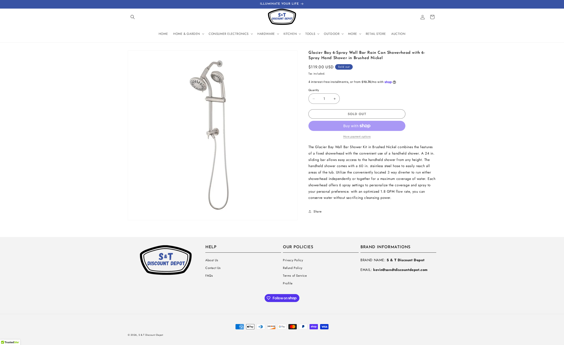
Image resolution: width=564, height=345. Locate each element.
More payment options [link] (357, 136)
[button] (132, 17)
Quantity (313, 90)
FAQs (209, 275)
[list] (212, 135)
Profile (287, 283)
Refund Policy (292, 268)
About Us (211, 260)
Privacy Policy (293, 260)
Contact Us (213, 268)
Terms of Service (295, 275)
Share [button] (318, 211)
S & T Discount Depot (151, 335)
